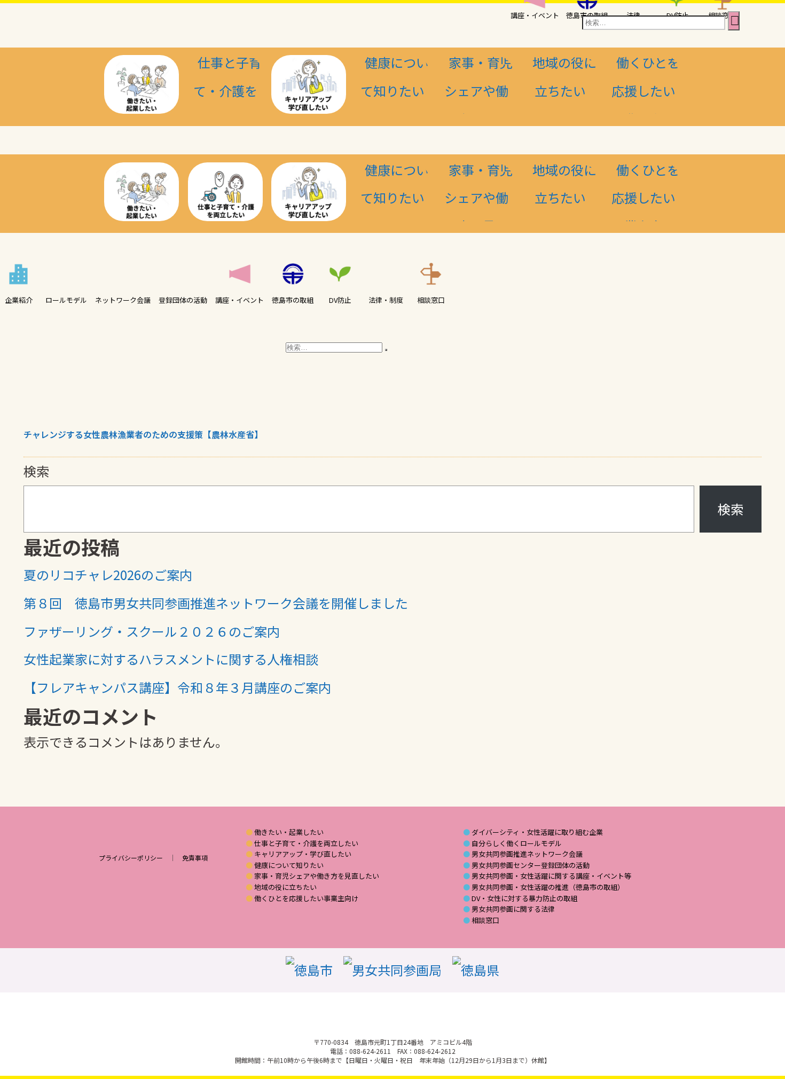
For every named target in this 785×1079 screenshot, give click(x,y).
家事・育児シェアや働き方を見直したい (316, 876)
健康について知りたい (289, 865)
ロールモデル (66, 300)
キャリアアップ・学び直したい (302, 854)
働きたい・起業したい (289, 832)
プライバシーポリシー (131, 857)
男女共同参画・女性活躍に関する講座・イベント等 (551, 876)
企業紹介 (19, 300)
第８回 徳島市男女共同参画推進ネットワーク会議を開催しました (215, 602)
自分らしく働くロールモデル (517, 843)
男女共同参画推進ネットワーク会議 (527, 854)
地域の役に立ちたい (285, 887)
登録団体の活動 (183, 300)
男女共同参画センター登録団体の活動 (531, 865)
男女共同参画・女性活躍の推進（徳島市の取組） (548, 887)
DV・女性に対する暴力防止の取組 (524, 898)
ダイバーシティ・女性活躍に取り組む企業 (537, 832)
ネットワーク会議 (123, 300)
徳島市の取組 (292, 300)
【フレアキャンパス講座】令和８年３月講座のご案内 (177, 687)
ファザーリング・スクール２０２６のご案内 (151, 631)
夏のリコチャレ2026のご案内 (107, 574)
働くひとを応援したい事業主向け (306, 898)
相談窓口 (431, 300)
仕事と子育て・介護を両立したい (306, 843)
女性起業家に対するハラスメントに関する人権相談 (170, 659)
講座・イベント (239, 300)
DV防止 (340, 300)
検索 (36, 471)
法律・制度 (385, 300)
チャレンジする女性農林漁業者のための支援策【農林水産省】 (143, 434)
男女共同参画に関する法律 (513, 909)
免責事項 (195, 857)
